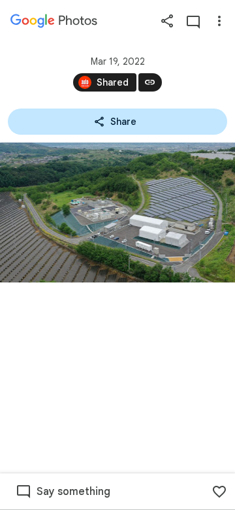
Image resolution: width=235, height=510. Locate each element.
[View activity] (193, 21)
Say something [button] (73, 491)
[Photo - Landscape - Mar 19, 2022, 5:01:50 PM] (117, 212)
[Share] (167, 21)
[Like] (219, 491)
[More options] (219, 21)
